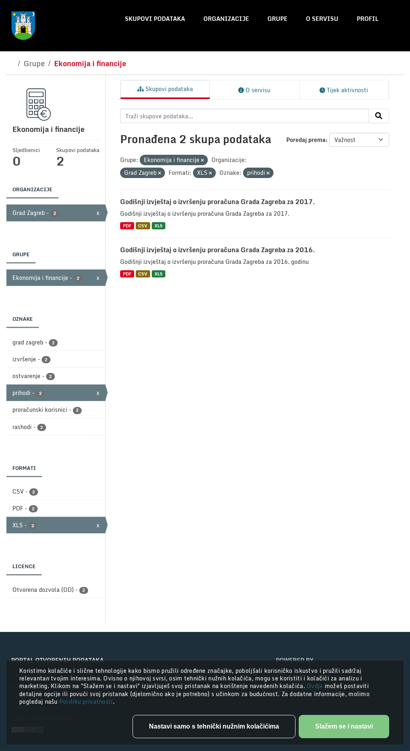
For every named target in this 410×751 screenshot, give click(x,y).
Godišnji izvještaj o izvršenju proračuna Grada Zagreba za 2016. (217, 250)
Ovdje (316, 685)
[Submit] (378, 116)
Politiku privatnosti (86, 701)
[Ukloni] (202, 160)
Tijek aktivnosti (346, 90)
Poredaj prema (306, 139)
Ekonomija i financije (90, 63)
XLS (159, 225)
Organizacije (226, 18)
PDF (127, 225)
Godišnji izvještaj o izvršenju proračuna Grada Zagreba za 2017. (217, 201)
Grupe (277, 18)
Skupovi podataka (155, 18)
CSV (142, 225)
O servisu (322, 18)
